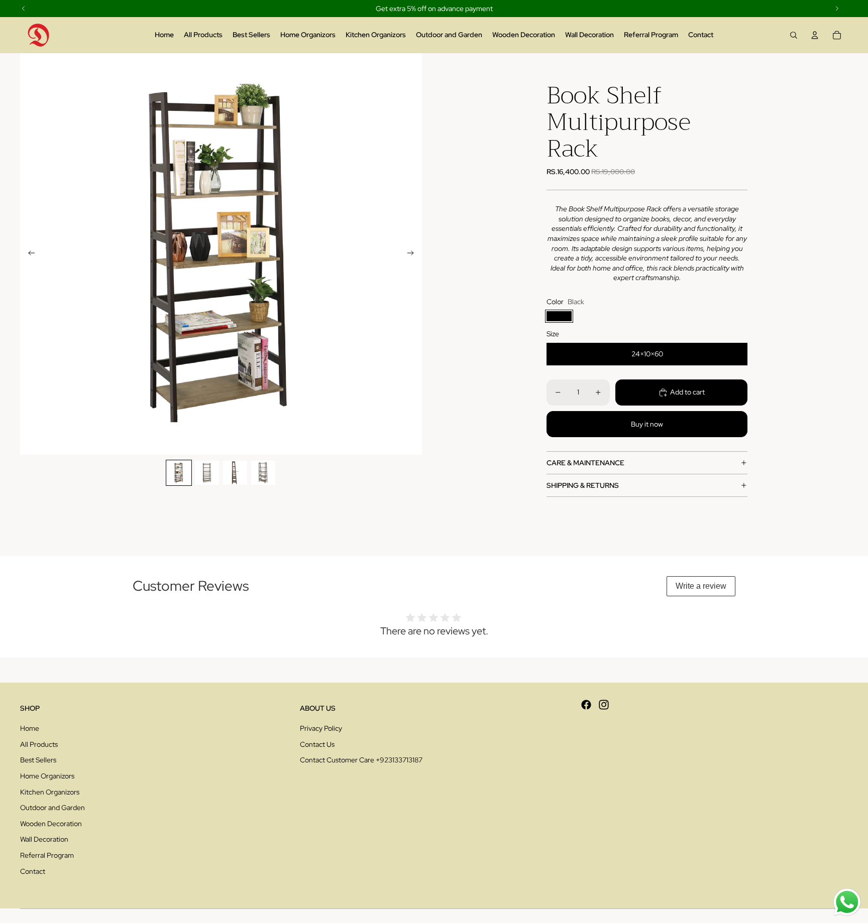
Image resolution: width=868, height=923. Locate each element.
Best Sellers (38, 759)
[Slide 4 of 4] (263, 473)
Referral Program (47, 855)
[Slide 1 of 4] (179, 473)
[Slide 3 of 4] (235, 473)
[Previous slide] (28, 254)
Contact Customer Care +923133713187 (361, 759)
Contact (32, 871)
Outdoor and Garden (52, 807)
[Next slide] (413, 254)
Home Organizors (47, 775)
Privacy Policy (321, 728)
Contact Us (317, 744)
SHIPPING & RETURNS (583, 485)
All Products (39, 744)
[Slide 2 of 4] (207, 473)
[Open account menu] (815, 35)
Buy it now (647, 424)
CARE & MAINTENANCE (585, 462)
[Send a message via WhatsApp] (847, 902)
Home (29, 728)
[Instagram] (604, 705)
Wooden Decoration (51, 823)
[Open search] (794, 35)
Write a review (701, 586)
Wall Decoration (44, 839)
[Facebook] (586, 705)
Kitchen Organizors (49, 792)
